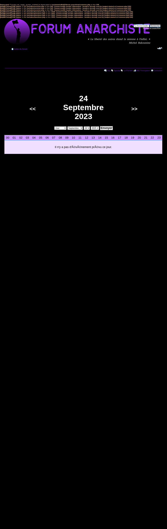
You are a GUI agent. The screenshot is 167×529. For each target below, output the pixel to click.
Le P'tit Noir (128, 70)
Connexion (158, 70)
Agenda (117, 70)
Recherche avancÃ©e (151, 28)
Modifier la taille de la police (159, 48)
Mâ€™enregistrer (143, 70)
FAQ (108, 70)
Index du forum (20, 49)
